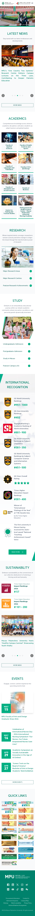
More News (17, 105)
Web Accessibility (16, 903)
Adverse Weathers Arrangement (17, 905)
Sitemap (5, 903)
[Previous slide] (3, 95)
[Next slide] (31, 95)
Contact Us (26, 898)
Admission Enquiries (12, 900)
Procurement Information (13, 898)
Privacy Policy (28, 903)
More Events (17, 782)
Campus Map (25, 900)
